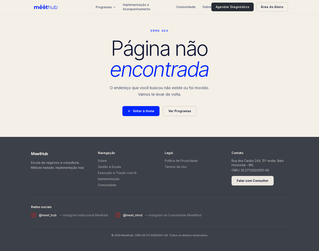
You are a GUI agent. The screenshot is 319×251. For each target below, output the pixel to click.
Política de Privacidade (181, 160)
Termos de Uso (176, 167)
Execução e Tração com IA (117, 173)
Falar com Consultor (252, 180)
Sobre (206, 7)
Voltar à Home (143, 111)
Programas (104, 7)
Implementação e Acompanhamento (136, 7)
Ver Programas (179, 111)
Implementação (109, 179)
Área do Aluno (272, 7)
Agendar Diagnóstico (233, 7)
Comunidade (186, 7)
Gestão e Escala (109, 167)
